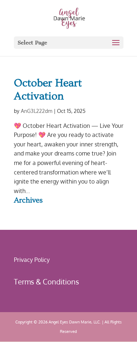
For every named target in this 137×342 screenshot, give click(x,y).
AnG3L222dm (36, 111)
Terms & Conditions (46, 281)
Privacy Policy (32, 259)
